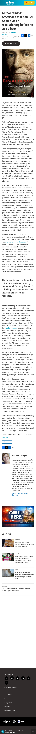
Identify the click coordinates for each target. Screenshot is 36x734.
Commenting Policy (9, 710)
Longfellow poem (11, 328)
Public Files (7, 706)
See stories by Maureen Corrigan (20, 494)
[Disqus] (18, 644)
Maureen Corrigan (19, 455)
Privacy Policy (8, 703)
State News (18, 554)
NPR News (7, 442)
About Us (6, 691)
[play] (3, 732)
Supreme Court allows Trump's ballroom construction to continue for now (24, 544)
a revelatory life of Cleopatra (15, 242)
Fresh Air (5, 437)
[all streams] (33, 731)
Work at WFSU (8, 695)
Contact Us (7, 699)
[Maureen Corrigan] (6, 458)
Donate (30, 3)
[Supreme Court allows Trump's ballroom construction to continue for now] (8, 543)
